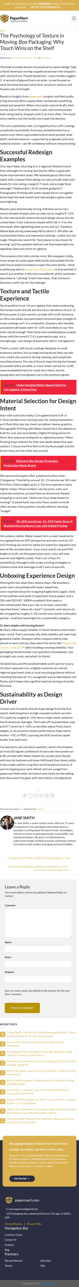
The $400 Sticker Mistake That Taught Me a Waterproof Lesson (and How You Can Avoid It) (40, 1120)
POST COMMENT (22, 1008)
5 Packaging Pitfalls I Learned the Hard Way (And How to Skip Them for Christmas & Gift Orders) (39, 1053)
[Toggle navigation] (74, 18)
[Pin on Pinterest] (46, 795)
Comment (10, 905)
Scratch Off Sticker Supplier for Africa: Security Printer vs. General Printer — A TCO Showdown (41, 1101)
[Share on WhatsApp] (24, 795)
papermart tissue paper (40, 269)
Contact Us (11, 1239)
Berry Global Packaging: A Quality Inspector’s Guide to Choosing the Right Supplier (41, 1082)
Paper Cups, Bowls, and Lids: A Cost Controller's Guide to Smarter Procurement (41, 1072)
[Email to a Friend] (41, 795)
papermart (36, 96)
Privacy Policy (34, 1223)
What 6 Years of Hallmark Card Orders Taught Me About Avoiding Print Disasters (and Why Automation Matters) (41, 1111)
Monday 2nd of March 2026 (24, 58)
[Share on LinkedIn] (51, 795)
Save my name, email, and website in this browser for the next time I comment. (37, 992)
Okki (42, 1265)
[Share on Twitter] (35, 795)
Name (8, 942)
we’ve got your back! (45, 7)
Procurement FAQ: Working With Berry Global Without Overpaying (36, 1044)
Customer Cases (13, 1234)
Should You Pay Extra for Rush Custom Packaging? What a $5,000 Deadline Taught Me (41, 1063)
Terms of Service (13, 1223)
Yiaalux (8, 1265)
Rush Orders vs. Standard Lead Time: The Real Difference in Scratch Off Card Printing (38, 1092)
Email (8, 957)
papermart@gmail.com (26, 1209)
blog (2, 31)
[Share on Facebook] (30, 795)
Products (9, 1244)
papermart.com (48, 1283)
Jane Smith (46, 58)
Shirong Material (13, 1260)
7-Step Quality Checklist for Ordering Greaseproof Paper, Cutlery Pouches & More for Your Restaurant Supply (41, 1034)
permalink (40, 809)
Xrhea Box (45, 1260)
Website (9, 972)
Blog (7, 1249)
